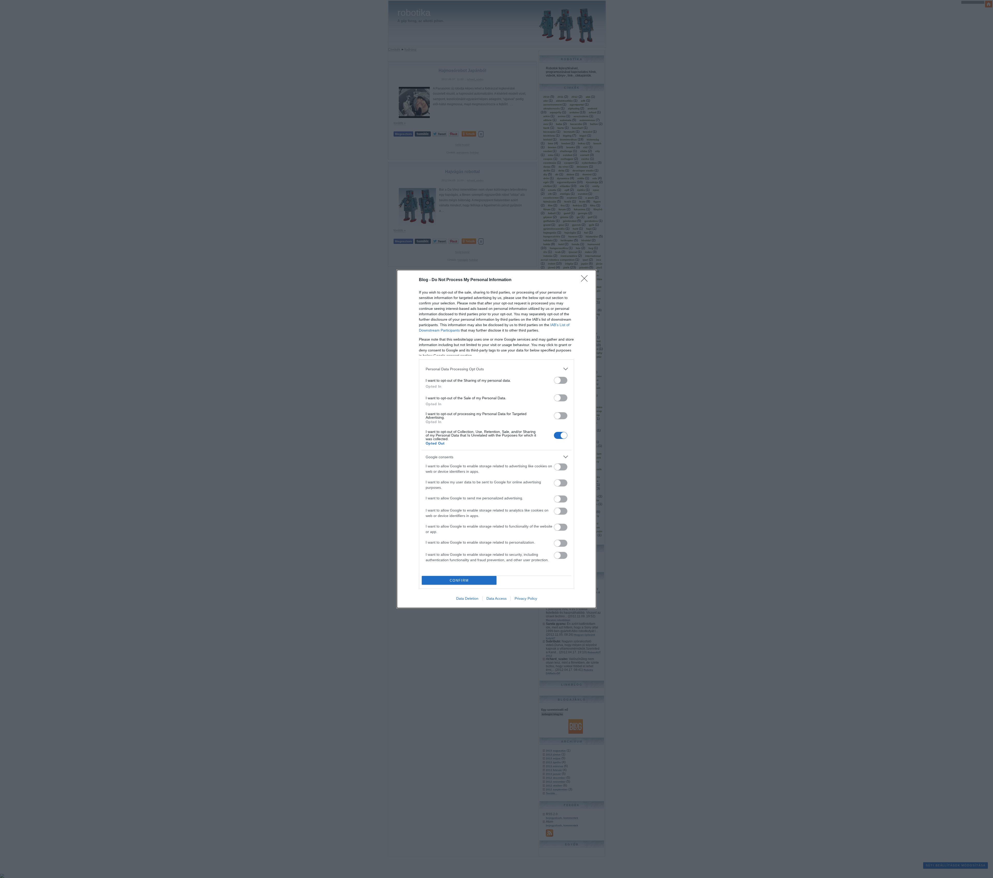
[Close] (586, 280)
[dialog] (496, 439)
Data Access (496, 598)
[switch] (560, 380)
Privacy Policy (526, 598)
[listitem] (496, 369)
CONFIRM (459, 580)
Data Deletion (467, 598)
